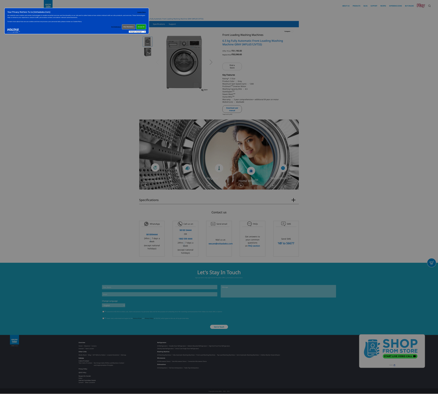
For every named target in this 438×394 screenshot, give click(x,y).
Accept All (141, 27)
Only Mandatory (128, 27)
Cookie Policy (141, 12)
